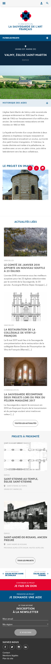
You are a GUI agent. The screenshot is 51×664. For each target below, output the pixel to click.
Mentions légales (10, 655)
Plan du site (8, 658)
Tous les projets (25, 560)
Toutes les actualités (25, 423)
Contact (6, 652)
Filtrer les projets (11, 38)
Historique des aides (15, 103)
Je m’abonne (26, 632)
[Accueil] (25, 20)
